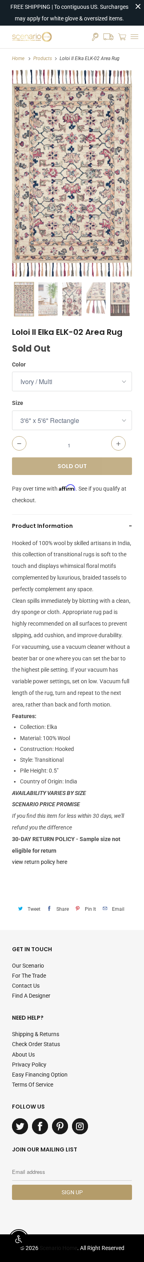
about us (23, 1054)
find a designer (31, 995)
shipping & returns (35, 1034)
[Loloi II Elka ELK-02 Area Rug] (72, 173)
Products (42, 58)
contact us (26, 985)
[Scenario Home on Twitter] (20, 1126)
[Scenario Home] (32, 37)
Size (17, 403)
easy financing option (40, 1074)
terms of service (32, 1084)
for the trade (29, 975)
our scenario (28, 965)
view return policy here (39, 862)
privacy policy (29, 1064)
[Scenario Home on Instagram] (80, 1126)
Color (19, 364)
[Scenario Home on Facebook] (40, 1126)
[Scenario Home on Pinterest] (60, 1126)
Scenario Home (58, 1248)
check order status (36, 1044)
